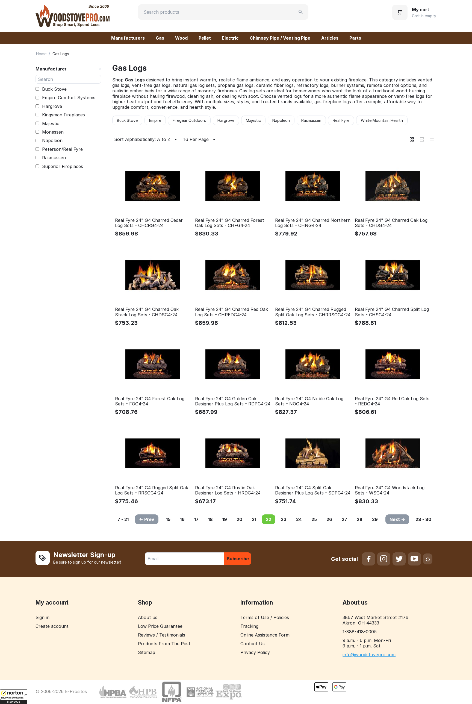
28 (359, 519)
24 (299, 519)
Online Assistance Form (265, 635)
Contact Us (252, 643)
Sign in (42, 617)
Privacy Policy (255, 652)
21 (254, 519)
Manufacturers (128, 38)
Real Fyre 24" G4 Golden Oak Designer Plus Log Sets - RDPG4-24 (232, 401)
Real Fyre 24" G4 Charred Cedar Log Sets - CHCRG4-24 (149, 223)
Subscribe (238, 558)
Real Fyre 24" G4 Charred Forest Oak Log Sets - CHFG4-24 (229, 223)
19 (224, 519)
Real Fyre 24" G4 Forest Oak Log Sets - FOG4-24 (149, 401)
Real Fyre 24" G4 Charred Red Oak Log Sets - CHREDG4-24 (231, 312)
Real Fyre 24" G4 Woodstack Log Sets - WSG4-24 (389, 490)
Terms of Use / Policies (264, 617)
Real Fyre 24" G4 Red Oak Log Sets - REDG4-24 (392, 401)
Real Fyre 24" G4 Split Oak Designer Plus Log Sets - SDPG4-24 (312, 490)
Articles (329, 38)
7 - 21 (123, 519)
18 (210, 519)
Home (41, 53)
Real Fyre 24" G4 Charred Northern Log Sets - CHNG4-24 (312, 223)
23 (284, 519)
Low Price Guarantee (160, 626)
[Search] (301, 12)
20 (239, 519)
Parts (355, 38)
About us (147, 617)
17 (196, 519)
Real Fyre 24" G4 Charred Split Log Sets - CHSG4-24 (392, 312)
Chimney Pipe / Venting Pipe (280, 38)
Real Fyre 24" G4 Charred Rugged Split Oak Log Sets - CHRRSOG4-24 (312, 312)
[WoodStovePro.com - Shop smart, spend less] (73, 15)
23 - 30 (423, 519)
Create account (52, 626)
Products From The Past (164, 643)
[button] (13, 696)
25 (314, 519)
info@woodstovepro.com (369, 654)
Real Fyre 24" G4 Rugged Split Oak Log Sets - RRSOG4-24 (151, 490)
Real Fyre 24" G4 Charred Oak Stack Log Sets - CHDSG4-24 (147, 312)
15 (168, 519)
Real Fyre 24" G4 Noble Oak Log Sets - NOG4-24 (309, 401)
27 (344, 519)
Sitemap (146, 652)
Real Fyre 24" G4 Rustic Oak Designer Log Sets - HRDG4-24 (228, 490)
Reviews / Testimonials (161, 635)
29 (375, 519)
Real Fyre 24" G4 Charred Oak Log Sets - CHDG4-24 (391, 223)
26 (329, 519)
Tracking (249, 626)
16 (182, 519)
